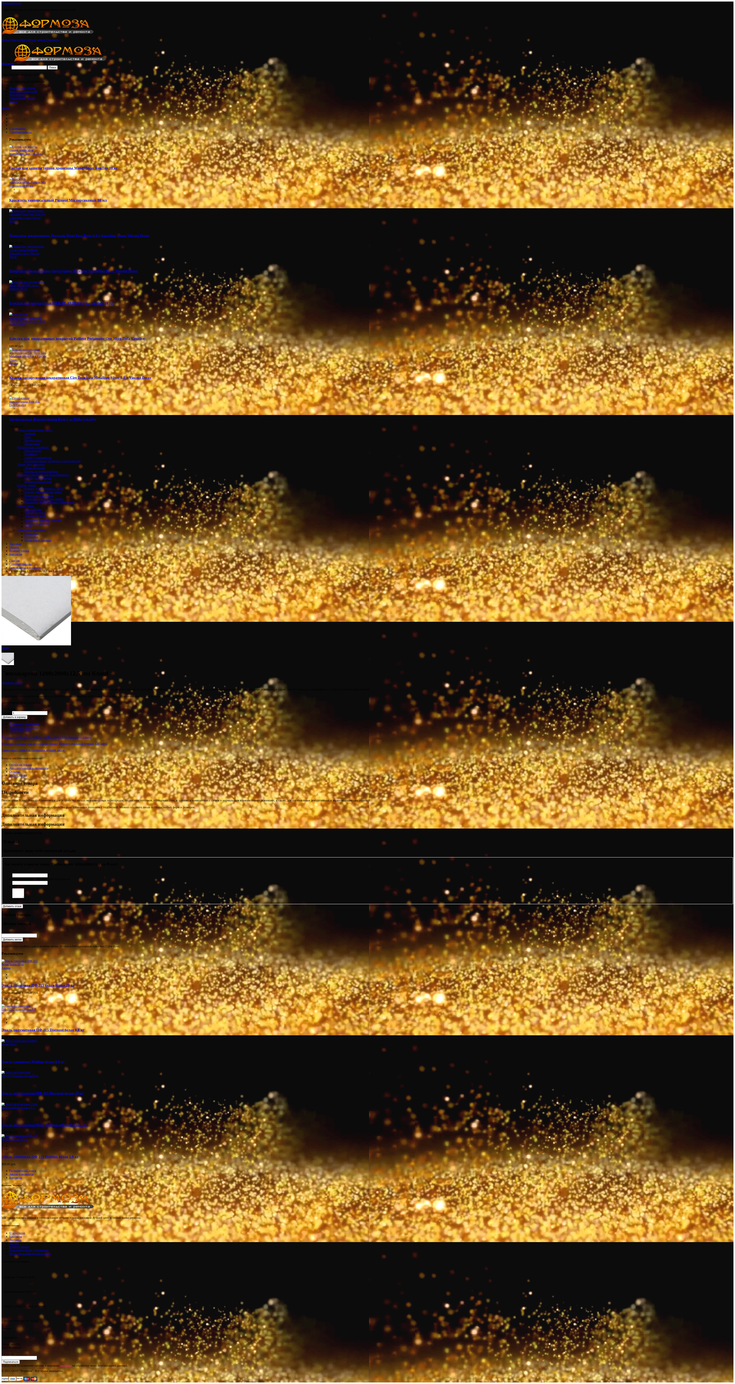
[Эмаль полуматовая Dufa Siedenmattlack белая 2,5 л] (20, 1107)
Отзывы (14, 771)
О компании (17, 1233)
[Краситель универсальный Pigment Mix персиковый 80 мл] (28, 185)
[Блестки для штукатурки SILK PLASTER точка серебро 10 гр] (28, 288)
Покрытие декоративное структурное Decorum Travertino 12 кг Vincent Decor (73, 271)
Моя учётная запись (22, 88)
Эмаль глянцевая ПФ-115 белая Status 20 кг (38, 985)
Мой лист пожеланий (23, 91)
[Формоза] (53, 36)
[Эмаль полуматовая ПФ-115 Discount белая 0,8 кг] (20, 1012)
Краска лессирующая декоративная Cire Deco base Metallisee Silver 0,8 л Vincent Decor (80, 378)
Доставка (15, 1240)
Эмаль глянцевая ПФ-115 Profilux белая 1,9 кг (40, 1157)
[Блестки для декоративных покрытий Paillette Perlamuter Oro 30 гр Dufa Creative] (28, 324)
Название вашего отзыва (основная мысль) (41, 879)
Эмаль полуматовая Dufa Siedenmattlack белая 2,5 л (45, 1125)
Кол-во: (6, 712)
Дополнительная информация (28, 768)
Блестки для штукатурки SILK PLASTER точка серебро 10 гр (61, 303)
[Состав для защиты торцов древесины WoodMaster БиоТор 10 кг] (28, 153)
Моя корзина (17, 94)
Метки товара (18, 775)
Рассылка (8, 1354)
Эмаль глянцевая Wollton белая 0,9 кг (33, 1062)
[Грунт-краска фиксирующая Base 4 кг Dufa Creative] (28, 405)
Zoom (5, 647)
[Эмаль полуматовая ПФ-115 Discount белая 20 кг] (20, 1075)
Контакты (15, 1177)
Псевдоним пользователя (29, 871)
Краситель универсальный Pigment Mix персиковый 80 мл (58, 200)
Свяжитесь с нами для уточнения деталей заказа (33, 750)
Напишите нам (11, 3)
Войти (13, 101)
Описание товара (20, 764)
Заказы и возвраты (21, 1174)
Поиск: (6, 67)
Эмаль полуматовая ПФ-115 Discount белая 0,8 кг (43, 1030)
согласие (65, 1365)
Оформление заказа (22, 98)
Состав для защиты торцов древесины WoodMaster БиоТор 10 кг (63, 168)
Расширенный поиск (22, 1170)
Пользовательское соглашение (29, 1250)
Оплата (14, 1243)
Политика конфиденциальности (30, 1253)
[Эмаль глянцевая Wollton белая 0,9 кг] (20, 1044)
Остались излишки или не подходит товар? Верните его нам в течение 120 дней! (55, 743)
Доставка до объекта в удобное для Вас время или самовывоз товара (46, 737)
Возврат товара (19, 1246)
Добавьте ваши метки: (16, 931)
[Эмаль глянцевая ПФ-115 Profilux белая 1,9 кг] (20, 1139)
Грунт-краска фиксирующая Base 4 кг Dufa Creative (52, 419)
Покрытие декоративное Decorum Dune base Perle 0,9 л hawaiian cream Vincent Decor (79, 236)
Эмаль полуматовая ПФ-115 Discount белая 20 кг (42, 1093)
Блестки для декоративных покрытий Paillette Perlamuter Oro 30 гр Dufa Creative (77, 339)
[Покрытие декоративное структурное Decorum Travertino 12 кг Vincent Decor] (28, 256)
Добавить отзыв (12, 682)
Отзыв (17, 886)
